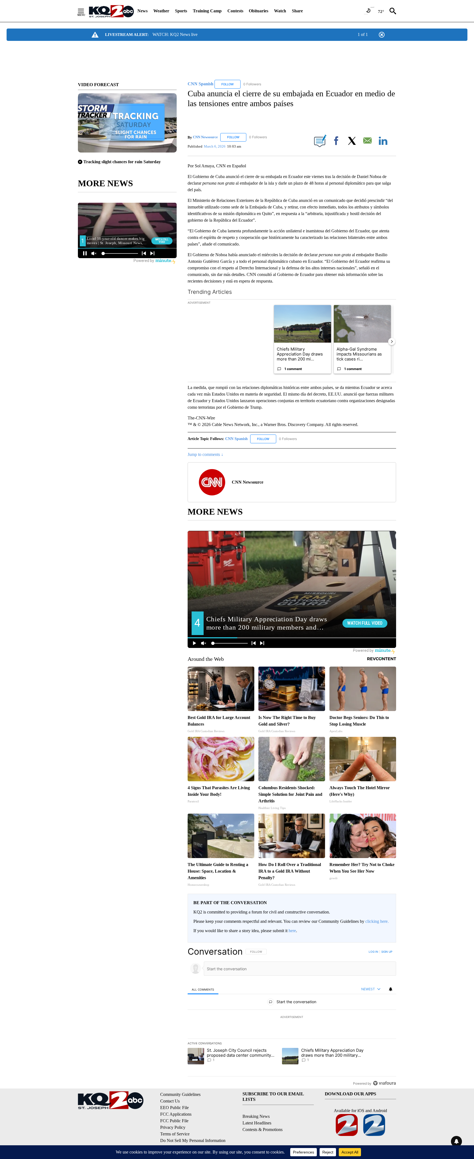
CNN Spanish (237, 439)
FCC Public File (174, 1120)
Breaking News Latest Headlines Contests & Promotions (262, 1123)
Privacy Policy (172, 1127)
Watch (280, 11)
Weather (161, 11)
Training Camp (207, 11)
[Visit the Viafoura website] (384, 1083)
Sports (181, 11)
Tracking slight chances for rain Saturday (122, 161)
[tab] (203, 989)
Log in (373, 951)
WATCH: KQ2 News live (175, 34)
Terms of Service (175, 1134)
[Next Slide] (391, 341)
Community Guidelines (180, 1094)
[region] (292, 1017)
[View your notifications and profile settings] (390, 989)
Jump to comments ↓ (205, 454)
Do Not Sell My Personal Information (192, 1140)
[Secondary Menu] (85, 11)
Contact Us (170, 1101)
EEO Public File (174, 1107)
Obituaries (258, 11)
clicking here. (377, 921)
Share (297, 11)
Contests (235, 11)
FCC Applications (175, 1114)
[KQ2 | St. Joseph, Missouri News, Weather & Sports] (111, 11)
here (292, 930)
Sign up (386, 951)
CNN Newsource (205, 137)
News (142, 11)
